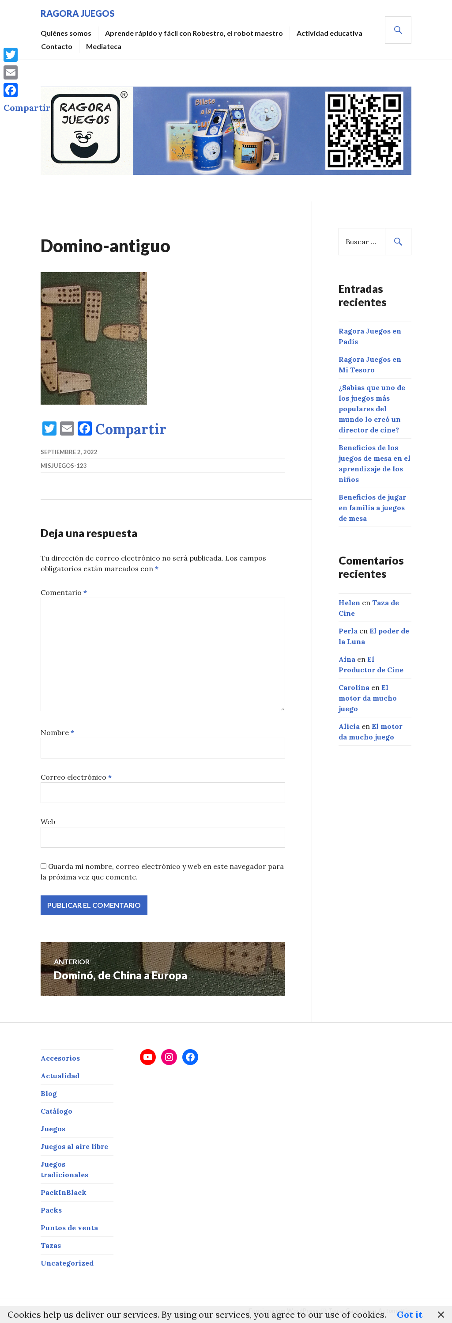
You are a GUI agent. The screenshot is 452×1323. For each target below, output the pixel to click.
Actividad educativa (329, 33)
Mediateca (103, 46)
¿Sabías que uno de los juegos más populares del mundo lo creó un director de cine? (372, 408)
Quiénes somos (66, 33)
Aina (347, 659)
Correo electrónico (76, 777)
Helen (349, 602)
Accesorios (60, 1058)
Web (48, 821)
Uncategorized (67, 1263)
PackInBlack (64, 1192)
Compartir (130, 429)
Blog (49, 1093)
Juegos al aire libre (74, 1146)
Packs (51, 1209)
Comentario (64, 592)
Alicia (349, 726)
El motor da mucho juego (368, 698)
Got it (409, 1314)
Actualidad (60, 1075)
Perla (348, 630)
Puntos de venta (69, 1227)
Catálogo (56, 1111)
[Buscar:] (375, 241)
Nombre (57, 732)
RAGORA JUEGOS (78, 13)
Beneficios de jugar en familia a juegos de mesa (372, 508)
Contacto (56, 46)
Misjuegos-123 (64, 465)
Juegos (53, 1128)
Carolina (354, 687)
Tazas (51, 1245)
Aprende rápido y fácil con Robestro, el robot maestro (194, 33)
